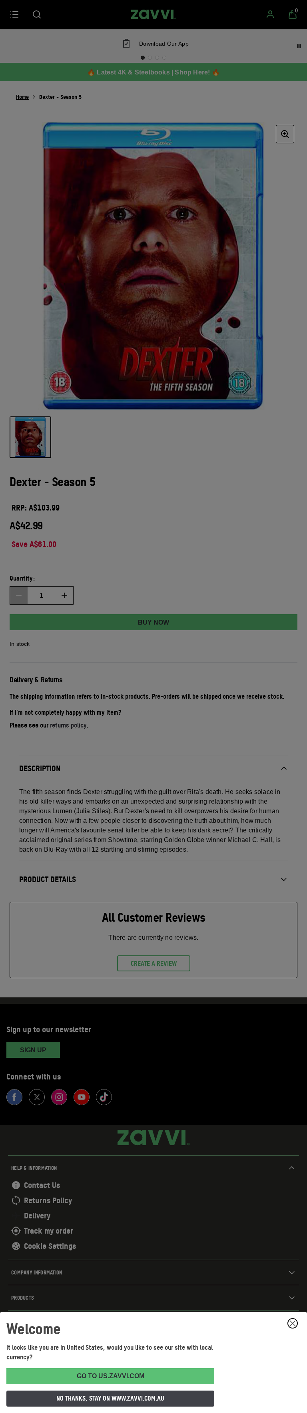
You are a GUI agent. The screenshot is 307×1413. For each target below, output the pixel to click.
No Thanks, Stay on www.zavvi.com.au (110, 1398)
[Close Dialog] (292, 1323)
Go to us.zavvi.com (110, 1376)
